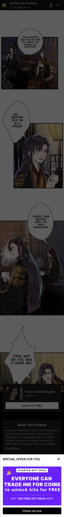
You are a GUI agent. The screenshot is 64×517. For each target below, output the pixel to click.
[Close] (58, 459)
